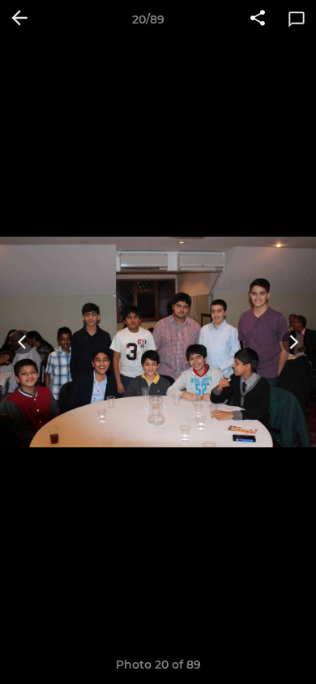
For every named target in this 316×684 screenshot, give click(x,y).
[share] (257, 19)
